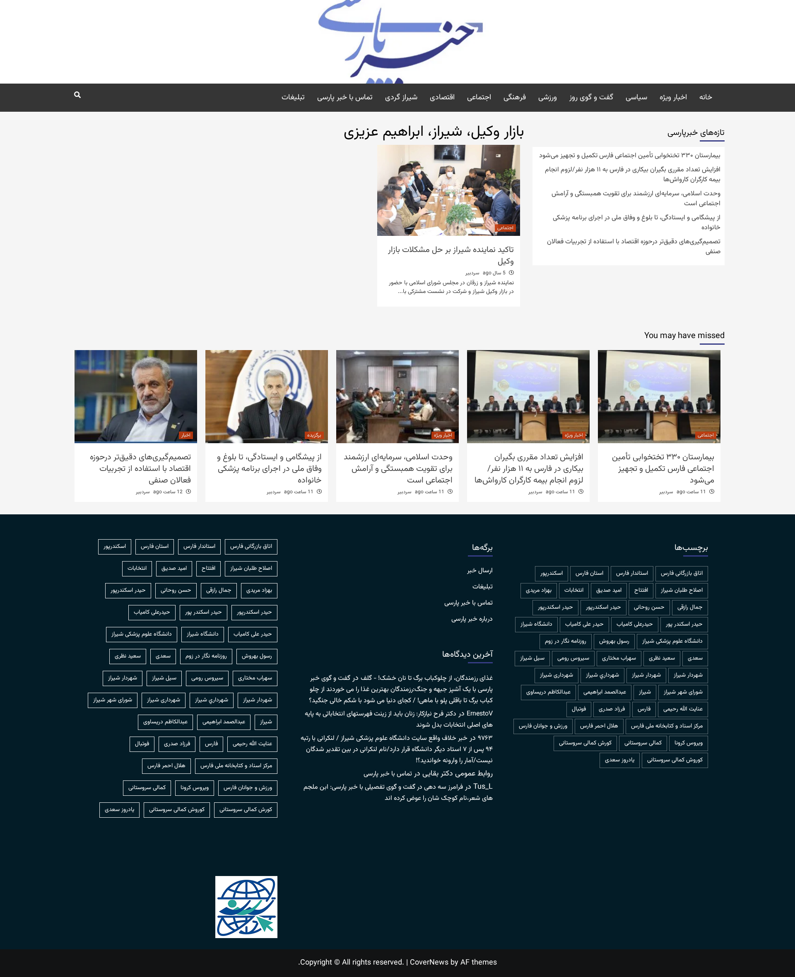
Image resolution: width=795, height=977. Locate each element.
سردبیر (472, 273)
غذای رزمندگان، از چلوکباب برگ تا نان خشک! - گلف (427, 678)
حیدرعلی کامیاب (635, 624)
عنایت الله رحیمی (683, 709)
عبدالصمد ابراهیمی (604, 692)
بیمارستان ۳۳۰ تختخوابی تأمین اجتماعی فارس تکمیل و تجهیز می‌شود (629, 156)
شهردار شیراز (646, 675)
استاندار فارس (632, 573)
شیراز (645, 692)
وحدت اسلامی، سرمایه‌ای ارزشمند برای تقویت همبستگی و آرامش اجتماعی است (636, 199)
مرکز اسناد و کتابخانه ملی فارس (667, 726)
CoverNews (429, 963)
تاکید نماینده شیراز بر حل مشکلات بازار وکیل (451, 255)
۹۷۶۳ (485, 738)
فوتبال (579, 709)
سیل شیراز (532, 658)
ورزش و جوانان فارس (543, 726)
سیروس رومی (573, 658)
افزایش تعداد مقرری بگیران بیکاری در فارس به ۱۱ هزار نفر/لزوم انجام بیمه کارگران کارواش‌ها (632, 175)
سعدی (695, 658)
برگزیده (314, 435)
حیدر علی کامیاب (584, 624)
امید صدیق (609, 590)
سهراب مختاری (619, 658)
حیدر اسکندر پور (684, 624)
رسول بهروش (614, 641)
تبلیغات (293, 97)
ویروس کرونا (689, 743)
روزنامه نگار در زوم (565, 641)
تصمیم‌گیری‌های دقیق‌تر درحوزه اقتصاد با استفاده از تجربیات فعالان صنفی (633, 247)
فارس (644, 709)
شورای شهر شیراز (683, 692)
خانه (705, 97)
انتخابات (573, 590)
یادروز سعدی (619, 760)
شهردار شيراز (688, 675)
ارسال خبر (480, 571)
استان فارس (589, 573)
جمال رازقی (690, 607)
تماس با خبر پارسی (345, 97)
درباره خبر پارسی (472, 619)
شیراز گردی (401, 97)
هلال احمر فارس (599, 726)
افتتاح (641, 590)
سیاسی (636, 97)
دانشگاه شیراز (536, 624)
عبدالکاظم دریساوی (548, 692)
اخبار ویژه (673, 97)
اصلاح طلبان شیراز (682, 590)
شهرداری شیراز (556, 675)
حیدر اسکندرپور (555, 607)
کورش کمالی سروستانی (585, 743)
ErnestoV (480, 714)
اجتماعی (479, 97)
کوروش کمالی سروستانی (675, 760)
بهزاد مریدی (539, 590)
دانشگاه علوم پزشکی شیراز (672, 641)
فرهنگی (515, 97)
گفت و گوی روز (591, 97)
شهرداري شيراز (602, 675)
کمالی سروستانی (643, 743)
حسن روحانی (649, 607)
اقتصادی (442, 97)
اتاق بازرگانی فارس (682, 573)
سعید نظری (662, 658)
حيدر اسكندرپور (603, 607)
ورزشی (547, 97)
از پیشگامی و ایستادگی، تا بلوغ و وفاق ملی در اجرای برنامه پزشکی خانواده (636, 223)
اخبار (185, 435)
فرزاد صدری (612, 709)
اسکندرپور (551, 573)
